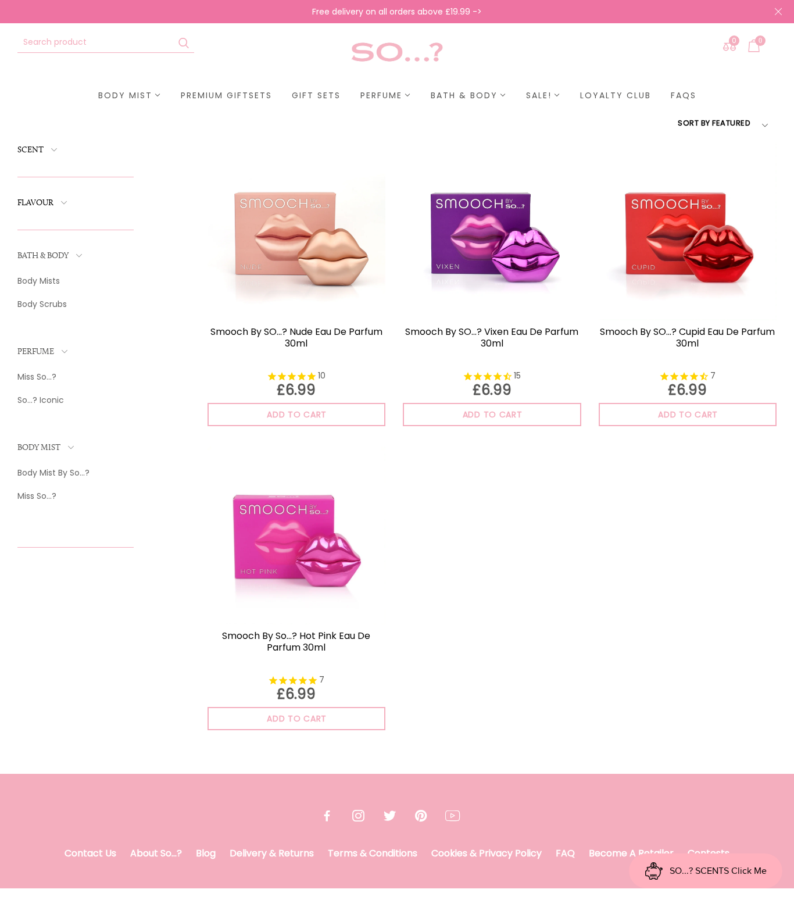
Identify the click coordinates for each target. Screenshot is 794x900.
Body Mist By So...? (53, 472)
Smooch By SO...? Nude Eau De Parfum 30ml (296, 337)
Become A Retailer (631, 853)
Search (183, 42)
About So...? (156, 853)
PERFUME (35, 352)
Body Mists (38, 281)
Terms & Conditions (372, 853)
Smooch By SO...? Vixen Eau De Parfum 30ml (491, 337)
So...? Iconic (40, 400)
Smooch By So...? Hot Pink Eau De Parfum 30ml (296, 641)
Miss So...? (36, 377)
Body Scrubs (42, 304)
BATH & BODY (43, 256)
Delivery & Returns (272, 853)
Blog (206, 853)
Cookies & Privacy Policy (486, 853)
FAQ (565, 853)
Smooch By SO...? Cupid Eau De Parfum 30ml (687, 337)
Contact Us (90, 853)
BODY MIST (38, 448)
